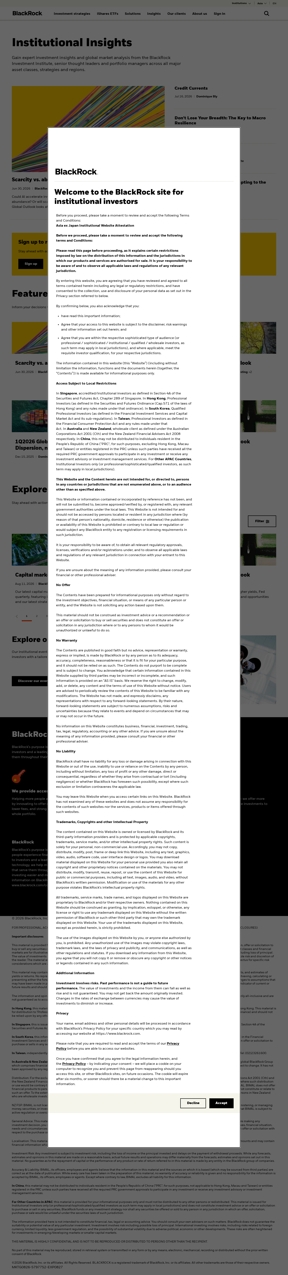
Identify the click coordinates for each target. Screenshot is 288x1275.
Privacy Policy (74, 1064)
